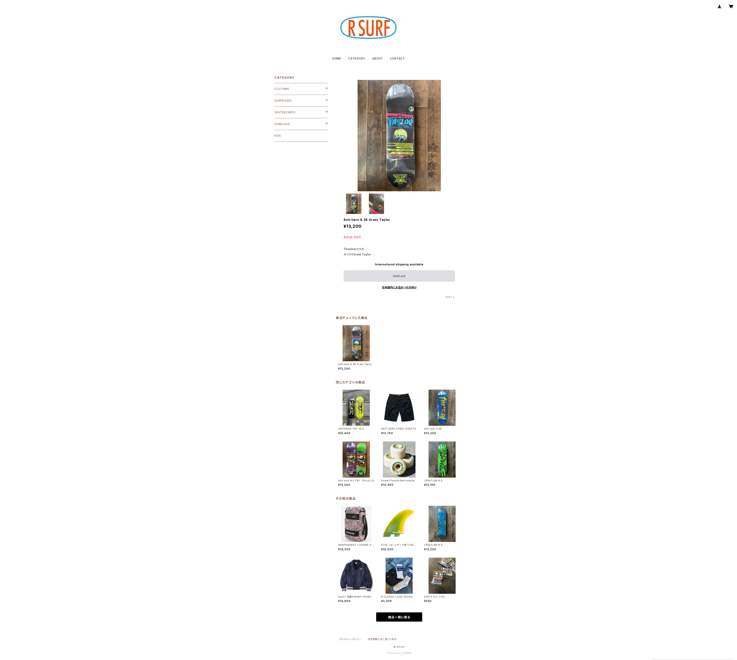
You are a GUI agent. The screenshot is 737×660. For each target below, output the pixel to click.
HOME (336, 58)
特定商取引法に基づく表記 (382, 639)
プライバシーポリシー (350, 639)
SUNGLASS (282, 124)
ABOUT (377, 58)
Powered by (395, 653)
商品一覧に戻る (399, 617)
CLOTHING (281, 88)
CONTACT (397, 58)
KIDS (277, 135)
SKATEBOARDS (285, 112)
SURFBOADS (283, 100)
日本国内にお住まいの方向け (399, 287)
